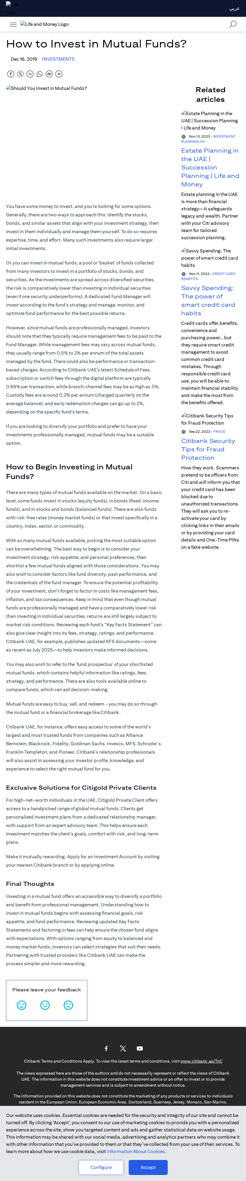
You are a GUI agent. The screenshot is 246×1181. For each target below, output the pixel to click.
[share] (58, 74)
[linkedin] (30, 74)
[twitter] (20, 74)
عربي (234, 8)
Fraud (219, 431)
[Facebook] (106, 1048)
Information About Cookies (136, 1151)
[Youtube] (139, 1048)
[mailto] (49, 74)
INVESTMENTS (58, 59)
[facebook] (10, 74)
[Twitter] (123, 1048)
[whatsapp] (39, 74)
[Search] (232, 24)
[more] (13, 24)
